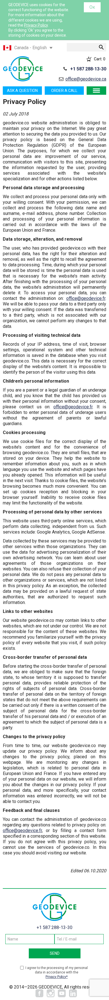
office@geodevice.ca (85, 79)
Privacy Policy (36, 25)
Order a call (64, 90)
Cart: (99, 59)
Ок (92, 7)
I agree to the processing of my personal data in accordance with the (56, 972)
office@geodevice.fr (85, 298)
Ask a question (22, 90)
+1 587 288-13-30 (88, 69)
